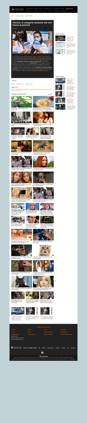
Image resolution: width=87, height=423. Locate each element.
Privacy (22, 359)
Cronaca (13, 329)
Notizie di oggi (14, 334)
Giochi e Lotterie (48, 332)
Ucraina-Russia (31, 334)
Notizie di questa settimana (17, 337)
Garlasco (41, 10)
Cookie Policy (26, 359)
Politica (29, 329)
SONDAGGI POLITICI (70, 35)
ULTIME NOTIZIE (29, 8)
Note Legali (18, 359)
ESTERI (51, 8)
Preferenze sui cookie (33, 359)
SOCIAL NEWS (69, 98)
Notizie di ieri (14, 336)
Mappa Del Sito (50, 347)
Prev (14, 43)
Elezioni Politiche (48, 334)
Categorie (57, 347)
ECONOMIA (46, 8)
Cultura (13, 332)
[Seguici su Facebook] (42, 353)
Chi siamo (13, 359)
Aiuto (39, 359)
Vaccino (14, 80)
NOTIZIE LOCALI (14, 315)
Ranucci (45, 10)
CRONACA (36, 8)
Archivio (63, 347)
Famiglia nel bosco (64, 10)
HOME (12, 18)
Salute (29, 332)
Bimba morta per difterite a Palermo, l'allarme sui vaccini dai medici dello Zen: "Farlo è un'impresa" (31, 90)
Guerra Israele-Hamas (66, 334)
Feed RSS (43, 347)
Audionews (68, 8)
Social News (64, 332)
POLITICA (41, 8)
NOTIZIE (19, 9)
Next (51, 43)
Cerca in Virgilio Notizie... (30, 348)
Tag (68, 347)
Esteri (45, 329)
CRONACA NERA (70, 104)
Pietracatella (35, 10)
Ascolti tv (50, 10)
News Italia (73, 347)
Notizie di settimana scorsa (17, 339)
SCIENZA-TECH (57, 8)
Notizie (18, 347)
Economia (63, 329)
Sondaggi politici (56, 10)
